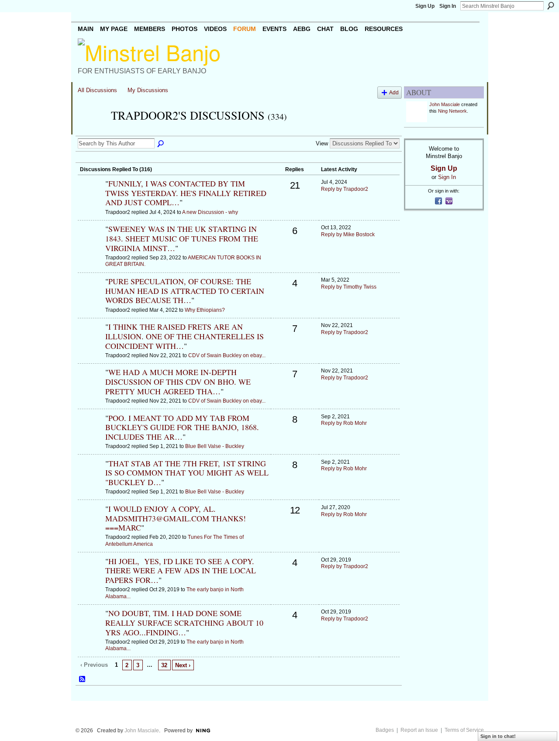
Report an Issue (419, 730)
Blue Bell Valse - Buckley (214, 446)
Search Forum (161, 144)
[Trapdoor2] (92, 131)
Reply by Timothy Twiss (348, 287)
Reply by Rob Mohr (344, 423)
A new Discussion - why (210, 212)
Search (550, 6)
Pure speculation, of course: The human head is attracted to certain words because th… (184, 290)
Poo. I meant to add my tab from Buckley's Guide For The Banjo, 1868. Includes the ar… (182, 427)
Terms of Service (464, 730)
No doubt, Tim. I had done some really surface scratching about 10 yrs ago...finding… (184, 622)
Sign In (447, 6)
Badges (385, 730)
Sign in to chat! (498, 736)
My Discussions (148, 90)
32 (164, 665)
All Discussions (97, 90)
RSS (82, 679)
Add (394, 92)
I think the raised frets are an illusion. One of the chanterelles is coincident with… (184, 336)
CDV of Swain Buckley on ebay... (227, 355)
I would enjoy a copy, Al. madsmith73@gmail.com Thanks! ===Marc (175, 518)
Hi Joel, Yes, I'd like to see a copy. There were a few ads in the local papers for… (180, 570)
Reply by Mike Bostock (348, 234)
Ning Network (452, 111)
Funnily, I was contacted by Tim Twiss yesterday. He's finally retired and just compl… (185, 192)
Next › (182, 665)
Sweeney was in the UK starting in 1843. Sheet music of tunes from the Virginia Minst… (181, 238)
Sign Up (425, 6)
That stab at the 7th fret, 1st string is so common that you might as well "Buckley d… (187, 472)
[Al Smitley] (90, 296)
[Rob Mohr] (90, 433)
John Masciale (444, 104)
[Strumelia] (90, 198)
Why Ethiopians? (205, 310)
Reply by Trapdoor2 (344, 189)
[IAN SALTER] (90, 244)
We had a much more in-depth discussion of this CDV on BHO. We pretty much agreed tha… (178, 381)
